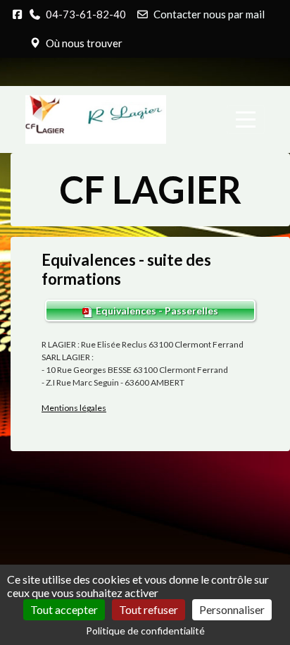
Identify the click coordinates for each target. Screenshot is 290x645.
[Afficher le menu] (246, 119)
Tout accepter (64, 609)
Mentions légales (74, 408)
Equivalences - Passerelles (156, 311)
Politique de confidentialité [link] (145, 631)
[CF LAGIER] (95, 119)
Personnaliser (232, 609)
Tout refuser (148, 609)
